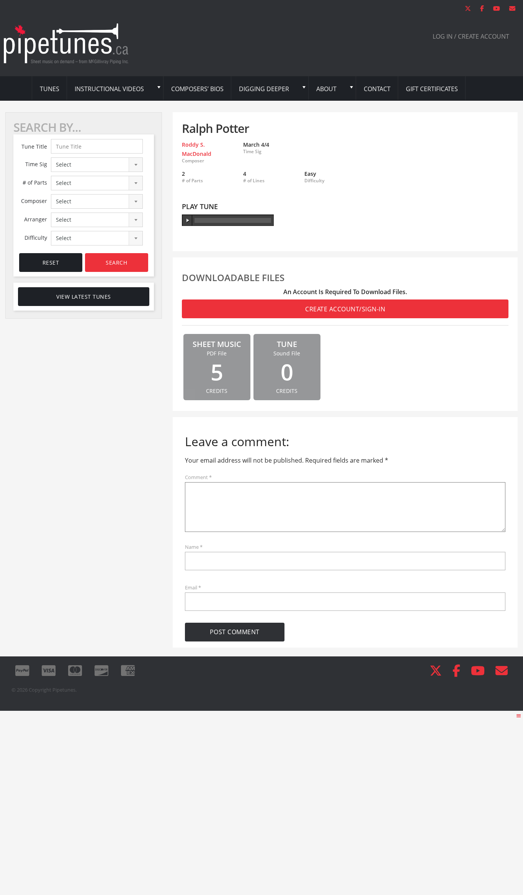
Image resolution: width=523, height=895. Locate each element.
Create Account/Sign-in (345, 309)
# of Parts (35, 182)
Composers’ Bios (197, 89)
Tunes (49, 89)
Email (193, 587)
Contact (377, 89)
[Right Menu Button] (519, 716)
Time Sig (36, 164)
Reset (50, 262)
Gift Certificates (432, 89)
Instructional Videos (109, 89)
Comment (198, 477)
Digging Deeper (264, 89)
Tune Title (34, 146)
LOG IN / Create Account (471, 36)
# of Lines (254, 180)
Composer (34, 201)
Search (116, 262)
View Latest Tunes (83, 296)
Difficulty (36, 237)
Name (194, 546)
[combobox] (97, 164)
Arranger (35, 219)
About (326, 89)
